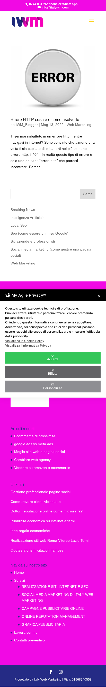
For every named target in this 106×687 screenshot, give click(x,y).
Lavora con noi (26, 632)
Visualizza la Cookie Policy (24, 341)
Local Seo (19, 225)
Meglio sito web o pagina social (39, 452)
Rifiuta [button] (52, 373)
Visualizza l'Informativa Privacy (28, 345)
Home (19, 572)
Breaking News (23, 210)
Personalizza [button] (52, 388)
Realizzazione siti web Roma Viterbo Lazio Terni (50, 540)
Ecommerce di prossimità (34, 436)
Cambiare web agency (32, 460)
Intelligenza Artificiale (28, 218)
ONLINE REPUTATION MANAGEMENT (53, 616)
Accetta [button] (52, 359)
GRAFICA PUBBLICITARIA (43, 624)
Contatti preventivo (29, 640)
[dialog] (53, 343)
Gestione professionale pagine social (40, 492)
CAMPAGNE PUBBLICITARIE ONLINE (53, 608)
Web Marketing (79, 125)
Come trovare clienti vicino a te (36, 502)
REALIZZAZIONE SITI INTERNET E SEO (55, 587)
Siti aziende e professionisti (33, 241)
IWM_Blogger (27, 125)
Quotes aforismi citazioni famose (37, 550)
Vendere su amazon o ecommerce (42, 468)
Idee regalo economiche (30, 531)
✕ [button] (99, 296)
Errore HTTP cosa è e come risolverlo (45, 119)
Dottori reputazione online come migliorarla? (47, 511)
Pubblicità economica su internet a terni (43, 521)
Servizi (19, 580)
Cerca (88, 194)
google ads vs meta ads (33, 444)
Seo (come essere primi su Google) (39, 233)
